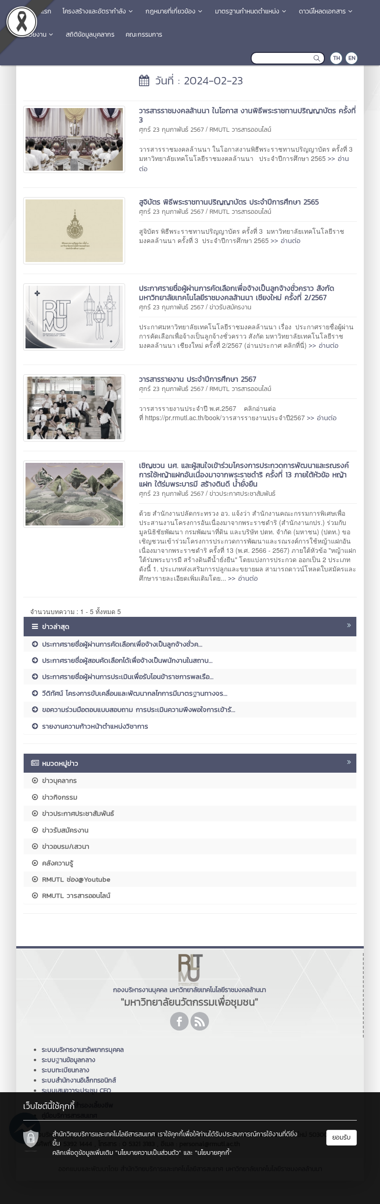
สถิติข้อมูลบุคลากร (90, 34)
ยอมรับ (341, 1137)
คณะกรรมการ (144, 34)
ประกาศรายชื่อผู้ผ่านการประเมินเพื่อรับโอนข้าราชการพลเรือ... (126, 676)
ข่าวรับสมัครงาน (230, 307)
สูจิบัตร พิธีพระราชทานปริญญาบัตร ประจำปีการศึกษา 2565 (229, 201)
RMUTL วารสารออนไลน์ (240, 129)
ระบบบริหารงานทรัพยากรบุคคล (83, 1050)
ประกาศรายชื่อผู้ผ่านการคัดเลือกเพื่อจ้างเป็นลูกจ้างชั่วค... (121, 644)
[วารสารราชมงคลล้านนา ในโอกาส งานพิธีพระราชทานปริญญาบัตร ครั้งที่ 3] (74, 138)
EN (351, 58)
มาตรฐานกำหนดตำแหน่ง (247, 11)
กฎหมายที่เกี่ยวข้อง (171, 11)
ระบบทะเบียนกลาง (65, 1070)
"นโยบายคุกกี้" (213, 1153)
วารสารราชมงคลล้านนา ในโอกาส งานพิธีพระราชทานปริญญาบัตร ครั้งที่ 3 (247, 115)
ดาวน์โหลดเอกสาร (322, 11)
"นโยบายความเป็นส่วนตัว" (148, 1153)
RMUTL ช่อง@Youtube (74, 879)
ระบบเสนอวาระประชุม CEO (76, 1090)
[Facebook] (179, 1021)
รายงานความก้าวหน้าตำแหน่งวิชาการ (93, 726)
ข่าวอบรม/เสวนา (64, 846)
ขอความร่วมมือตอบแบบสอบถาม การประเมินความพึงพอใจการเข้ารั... (137, 709)
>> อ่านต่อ (285, 240)
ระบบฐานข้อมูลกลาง (68, 1060)
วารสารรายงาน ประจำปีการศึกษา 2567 (197, 378)
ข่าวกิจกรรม (58, 797)
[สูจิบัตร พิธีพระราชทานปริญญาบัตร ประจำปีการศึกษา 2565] (74, 229)
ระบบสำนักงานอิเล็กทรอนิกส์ (79, 1080)
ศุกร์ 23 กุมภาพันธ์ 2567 (171, 129)
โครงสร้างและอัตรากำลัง (94, 11)
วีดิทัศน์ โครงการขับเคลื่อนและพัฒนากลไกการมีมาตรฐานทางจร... (133, 693)
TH (336, 58)
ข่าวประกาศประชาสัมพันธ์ (242, 494)
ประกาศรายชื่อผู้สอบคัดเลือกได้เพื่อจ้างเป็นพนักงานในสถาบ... (126, 660)
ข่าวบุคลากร (58, 780)
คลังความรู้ (56, 863)
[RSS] (199, 1021)
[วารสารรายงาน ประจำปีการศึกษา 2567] (74, 406)
